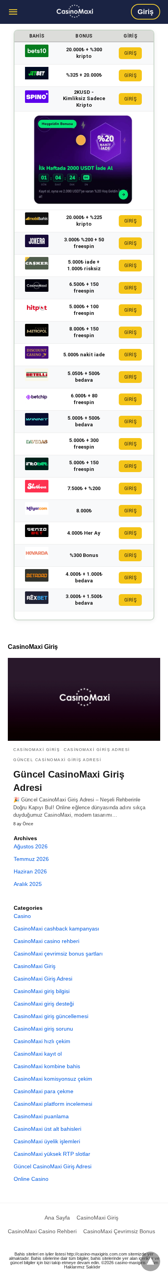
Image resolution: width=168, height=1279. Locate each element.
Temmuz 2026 (31, 859)
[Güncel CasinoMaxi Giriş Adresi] (75, 11)
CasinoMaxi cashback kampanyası (56, 928)
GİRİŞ (130, 53)
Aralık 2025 (28, 884)
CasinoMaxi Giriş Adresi (97, 749)
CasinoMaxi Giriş (36, 749)
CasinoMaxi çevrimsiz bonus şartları (58, 953)
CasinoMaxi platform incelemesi (53, 1104)
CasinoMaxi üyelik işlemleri (47, 1141)
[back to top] (150, 1261)
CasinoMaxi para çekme (43, 1091)
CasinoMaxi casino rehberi (46, 941)
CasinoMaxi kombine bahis (47, 1066)
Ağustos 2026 (31, 846)
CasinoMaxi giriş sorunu (43, 1029)
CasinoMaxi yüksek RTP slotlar (52, 1154)
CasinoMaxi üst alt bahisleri (47, 1129)
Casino (22, 916)
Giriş (146, 12)
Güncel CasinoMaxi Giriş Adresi (57, 760)
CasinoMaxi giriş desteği (44, 1004)
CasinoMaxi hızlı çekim (42, 1041)
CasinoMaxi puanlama (41, 1116)
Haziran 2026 (30, 871)
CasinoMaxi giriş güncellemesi (51, 1016)
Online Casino (31, 1179)
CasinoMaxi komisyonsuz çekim (53, 1079)
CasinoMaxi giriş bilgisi (42, 991)
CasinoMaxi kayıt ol (38, 1054)
